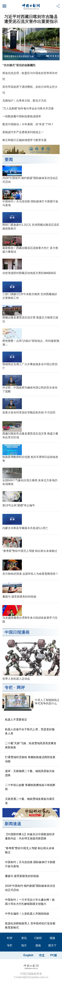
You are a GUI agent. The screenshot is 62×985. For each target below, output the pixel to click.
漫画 (38, 945)
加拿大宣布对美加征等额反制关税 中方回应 (28, 412)
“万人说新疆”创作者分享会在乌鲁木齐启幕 (28, 108)
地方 (24, 945)
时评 (9, 938)
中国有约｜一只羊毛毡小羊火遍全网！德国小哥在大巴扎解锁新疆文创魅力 (30, 901)
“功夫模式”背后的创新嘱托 (18, 65)
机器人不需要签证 (16, 719)
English (28, 955)
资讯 (24, 938)
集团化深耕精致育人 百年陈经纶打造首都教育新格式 (30, 925)
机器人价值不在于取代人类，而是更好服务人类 (30, 731)
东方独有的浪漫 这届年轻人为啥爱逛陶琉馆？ (30, 573)
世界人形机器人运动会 (16, 678)
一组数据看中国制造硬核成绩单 (21, 116)
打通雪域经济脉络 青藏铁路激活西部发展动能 (30, 759)
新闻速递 (13, 823)
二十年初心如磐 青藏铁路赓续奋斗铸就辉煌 (30, 787)
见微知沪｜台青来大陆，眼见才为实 (24, 100)
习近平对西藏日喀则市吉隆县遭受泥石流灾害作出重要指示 (31, 19)
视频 (52, 938)
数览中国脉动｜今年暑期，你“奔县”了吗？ (28, 124)
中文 (42, 955)
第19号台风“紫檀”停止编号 (18, 505)
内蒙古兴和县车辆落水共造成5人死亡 (25, 528)
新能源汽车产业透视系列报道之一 (23, 132)
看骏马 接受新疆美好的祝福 (19, 596)
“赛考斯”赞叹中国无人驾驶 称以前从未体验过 (29, 550)
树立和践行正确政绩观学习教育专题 (24, 140)
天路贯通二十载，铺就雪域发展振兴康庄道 (30, 800)
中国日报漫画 (17, 632)
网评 (21, 687)
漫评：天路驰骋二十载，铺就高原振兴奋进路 (30, 773)
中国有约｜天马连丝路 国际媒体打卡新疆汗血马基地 (30, 864)
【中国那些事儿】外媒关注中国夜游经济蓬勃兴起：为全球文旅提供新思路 (30, 836)
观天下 (52, 945)
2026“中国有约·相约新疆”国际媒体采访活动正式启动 (30, 887)
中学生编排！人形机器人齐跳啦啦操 (27, 913)
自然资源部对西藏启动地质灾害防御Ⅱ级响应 (29, 273)
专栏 (9, 687)
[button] (47, 56)
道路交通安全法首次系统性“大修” (19, 56)
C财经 (38, 938)
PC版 (53, 955)
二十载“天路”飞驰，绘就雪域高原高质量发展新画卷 (30, 745)
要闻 (9, 159)
